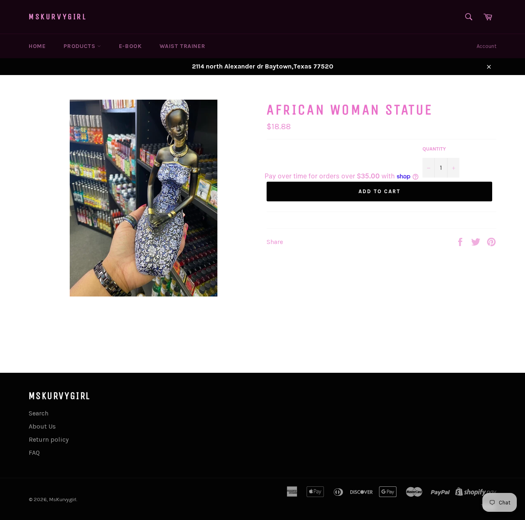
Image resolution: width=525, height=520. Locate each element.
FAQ (34, 452)
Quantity (434, 149)
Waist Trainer (182, 46)
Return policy (48, 439)
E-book (130, 46)
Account (486, 46)
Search (38, 413)
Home (37, 46)
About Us (42, 426)
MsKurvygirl (58, 16)
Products (80, 46)
